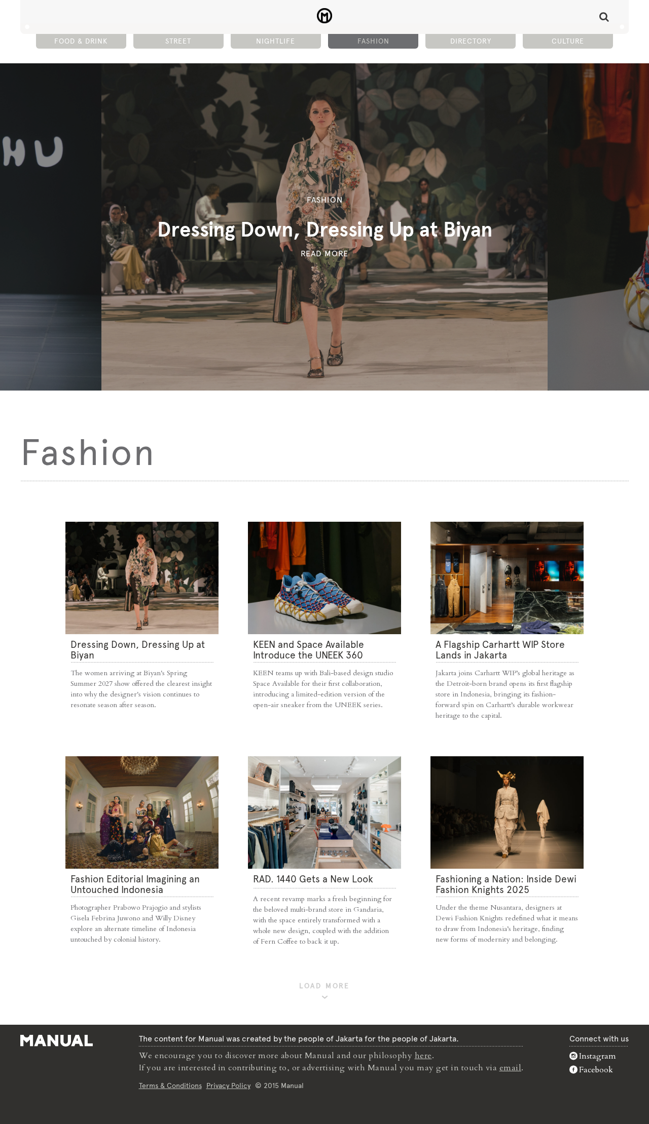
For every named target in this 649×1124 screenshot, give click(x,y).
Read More (324, 253)
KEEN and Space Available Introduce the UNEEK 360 (308, 650)
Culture (568, 41)
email (510, 1067)
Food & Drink (80, 41)
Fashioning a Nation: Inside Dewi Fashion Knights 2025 (506, 884)
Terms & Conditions (170, 1085)
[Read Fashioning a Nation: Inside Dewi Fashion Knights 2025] (507, 812)
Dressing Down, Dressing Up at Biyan (324, 229)
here (423, 1055)
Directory (470, 41)
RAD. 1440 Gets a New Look (313, 879)
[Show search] (604, 17)
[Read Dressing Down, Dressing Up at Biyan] (142, 578)
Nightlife (275, 41)
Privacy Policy (228, 1085)
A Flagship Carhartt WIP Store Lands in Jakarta (500, 650)
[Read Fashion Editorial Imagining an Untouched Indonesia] (142, 812)
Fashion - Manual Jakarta (324, 15)
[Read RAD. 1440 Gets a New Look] (324, 812)
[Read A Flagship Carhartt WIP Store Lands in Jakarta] (507, 578)
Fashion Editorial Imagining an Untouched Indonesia (135, 884)
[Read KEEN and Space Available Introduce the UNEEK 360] (324, 578)
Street (178, 41)
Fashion (373, 41)
